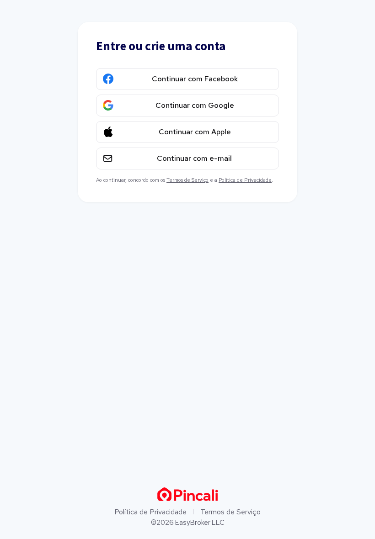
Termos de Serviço (187, 180)
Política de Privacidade (245, 180)
